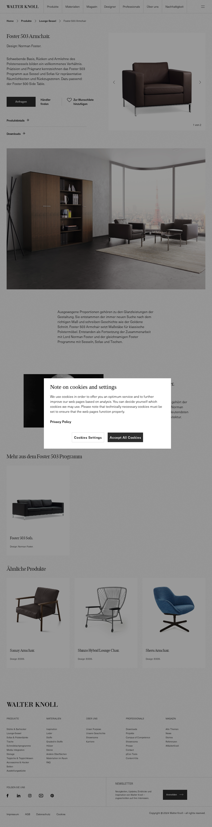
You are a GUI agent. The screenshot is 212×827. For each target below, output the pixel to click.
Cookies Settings (88, 437)
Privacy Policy (60, 421)
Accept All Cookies (125, 437)
